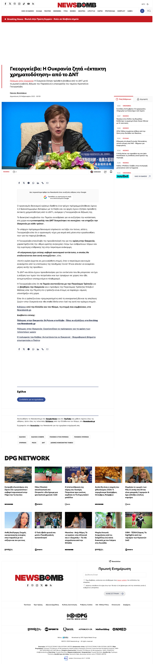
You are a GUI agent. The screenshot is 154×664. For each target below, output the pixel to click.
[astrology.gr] (85, 629)
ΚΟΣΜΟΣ (73, 11)
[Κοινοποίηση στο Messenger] (29, 183)
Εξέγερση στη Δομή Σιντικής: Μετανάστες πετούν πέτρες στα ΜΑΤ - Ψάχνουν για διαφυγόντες (131, 143)
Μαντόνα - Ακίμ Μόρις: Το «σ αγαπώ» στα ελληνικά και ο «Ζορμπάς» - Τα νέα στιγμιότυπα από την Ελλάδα (76, 537)
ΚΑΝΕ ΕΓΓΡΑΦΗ (112, 594)
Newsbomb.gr (24, 310)
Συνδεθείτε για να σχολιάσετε (31, 399)
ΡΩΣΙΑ (34, 443)
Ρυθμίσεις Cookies (86, 605)
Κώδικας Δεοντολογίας (69, 605)
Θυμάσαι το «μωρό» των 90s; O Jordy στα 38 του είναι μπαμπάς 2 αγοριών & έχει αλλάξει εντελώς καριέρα (137, 492)
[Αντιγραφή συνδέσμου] (105, 171)
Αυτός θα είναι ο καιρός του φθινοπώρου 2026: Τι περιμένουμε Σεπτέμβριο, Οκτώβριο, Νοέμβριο (107, 491)
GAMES (130, 11)
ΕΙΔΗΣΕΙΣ (22, 437)
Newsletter (35, 425)
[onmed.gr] (119, 629)
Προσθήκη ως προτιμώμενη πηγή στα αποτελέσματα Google (59, 197)
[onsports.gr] (51, 629)
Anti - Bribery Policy (102, 605)
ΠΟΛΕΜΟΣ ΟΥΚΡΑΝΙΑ (81, 437)
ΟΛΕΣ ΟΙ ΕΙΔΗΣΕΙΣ (27, 11)
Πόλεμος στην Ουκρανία (21, 81)
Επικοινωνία (116, 605)
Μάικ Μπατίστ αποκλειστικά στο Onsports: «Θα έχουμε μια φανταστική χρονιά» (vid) (46, 491)
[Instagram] (19, 4)
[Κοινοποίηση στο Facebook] (19, 183)
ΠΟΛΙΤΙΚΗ (47, 11)
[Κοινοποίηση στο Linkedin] (38, 183)
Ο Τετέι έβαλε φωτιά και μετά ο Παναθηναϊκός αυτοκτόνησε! (45, 535)
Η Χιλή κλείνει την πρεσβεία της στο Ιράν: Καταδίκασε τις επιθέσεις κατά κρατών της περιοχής (132, 155)
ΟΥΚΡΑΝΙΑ (22, 443)
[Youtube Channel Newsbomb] (28, 4)
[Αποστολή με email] (47, 183)
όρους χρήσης (122, 580)
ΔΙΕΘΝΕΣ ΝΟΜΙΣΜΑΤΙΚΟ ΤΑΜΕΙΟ (62, 443)
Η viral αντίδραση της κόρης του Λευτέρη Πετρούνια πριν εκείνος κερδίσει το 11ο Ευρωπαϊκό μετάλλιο (77, 492)
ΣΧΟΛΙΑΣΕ (97, 172)
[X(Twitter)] (10, 4)
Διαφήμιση (126, 605)
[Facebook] (5, 4)
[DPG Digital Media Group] (77, 616)
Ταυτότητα (27, 605)
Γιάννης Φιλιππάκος (18, 93)
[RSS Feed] (33, 4)
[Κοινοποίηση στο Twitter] (24, 183)
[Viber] (15, 4)
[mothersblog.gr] (102, 629)
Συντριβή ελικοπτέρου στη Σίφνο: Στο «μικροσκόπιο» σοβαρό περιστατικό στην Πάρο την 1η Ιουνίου (16, 491)
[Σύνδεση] (142, 11)
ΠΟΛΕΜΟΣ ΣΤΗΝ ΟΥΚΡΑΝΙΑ (59, 437)
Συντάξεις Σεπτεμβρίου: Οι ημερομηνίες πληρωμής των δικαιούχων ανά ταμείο (131, 110)
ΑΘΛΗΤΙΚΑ (81, 11)
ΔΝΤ (43, 443)
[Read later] (111, 171)
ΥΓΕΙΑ (65, 11)
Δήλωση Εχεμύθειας (52, 605)
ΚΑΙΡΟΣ (100, 11)
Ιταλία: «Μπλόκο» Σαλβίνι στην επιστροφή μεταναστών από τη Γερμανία (131, 167)
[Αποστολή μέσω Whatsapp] (33, 183)
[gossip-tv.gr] (34, 629)
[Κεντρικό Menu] (149, 11)
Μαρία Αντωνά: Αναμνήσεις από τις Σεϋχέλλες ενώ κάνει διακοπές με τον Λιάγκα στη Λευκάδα (105, 537)
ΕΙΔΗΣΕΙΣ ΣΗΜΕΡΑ (37, 437)
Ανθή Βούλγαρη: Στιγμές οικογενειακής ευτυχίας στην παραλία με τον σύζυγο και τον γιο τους (15, 536)
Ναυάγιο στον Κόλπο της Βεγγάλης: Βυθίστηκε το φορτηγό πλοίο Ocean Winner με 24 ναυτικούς (132, 121)
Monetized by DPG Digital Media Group (84, 637)
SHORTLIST (121, 11)
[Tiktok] (24, 4)
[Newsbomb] (39, 578)
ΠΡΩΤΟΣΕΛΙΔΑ (110, 11)
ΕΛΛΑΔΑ (39, 11)
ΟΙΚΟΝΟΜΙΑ (57, 11)
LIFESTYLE (91, 11)
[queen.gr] (68, 629)
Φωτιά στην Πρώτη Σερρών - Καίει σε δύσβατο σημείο (52, 19)
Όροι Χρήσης (38, 605)
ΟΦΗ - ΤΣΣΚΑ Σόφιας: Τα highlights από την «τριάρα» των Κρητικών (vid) (135, 536)
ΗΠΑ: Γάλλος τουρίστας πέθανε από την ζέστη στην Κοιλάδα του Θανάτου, (130, 132)
